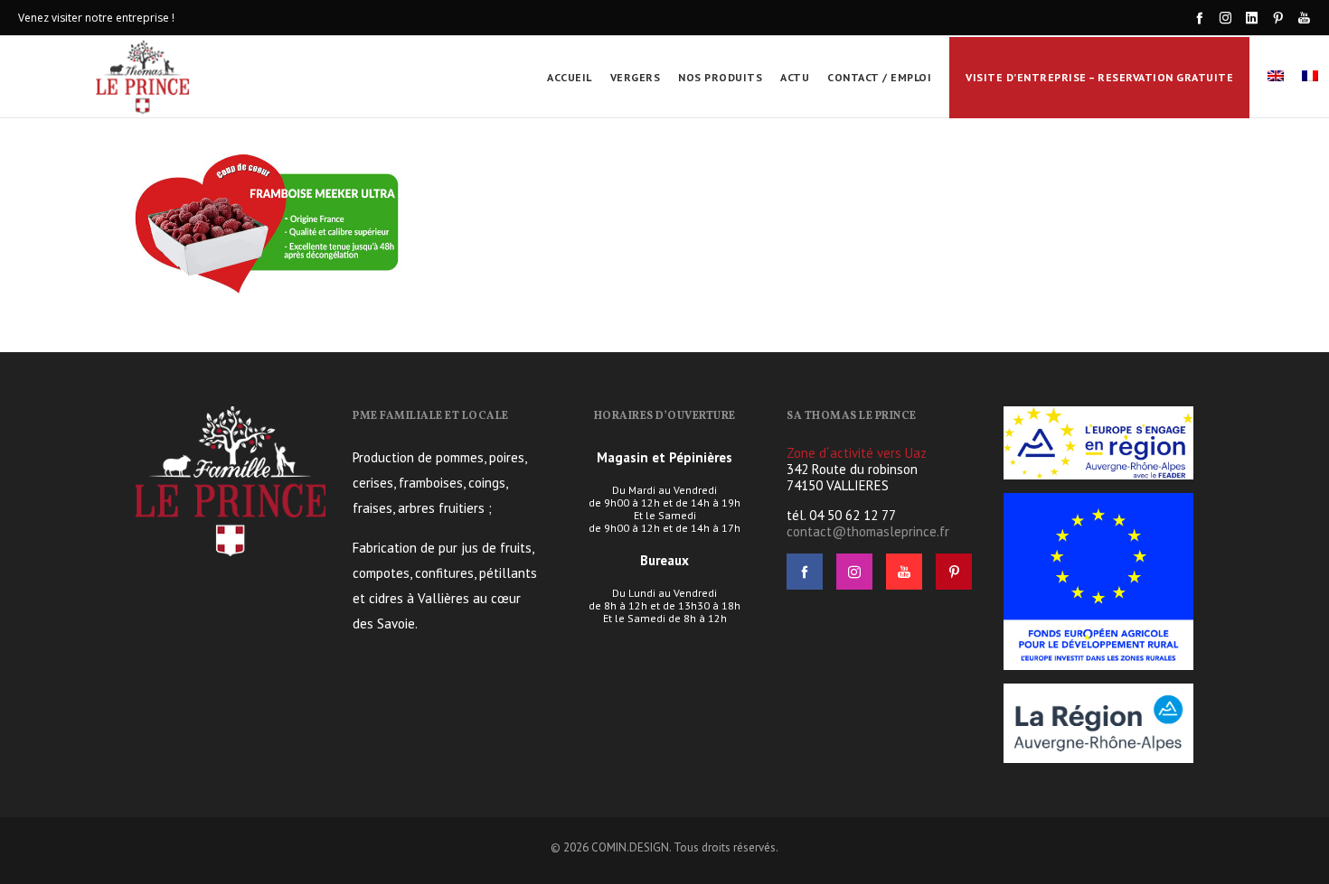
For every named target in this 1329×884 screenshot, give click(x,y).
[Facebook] (1199, 17)
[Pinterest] (1278, 17)
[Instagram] (1225, 17)
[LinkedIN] (1252, 17)
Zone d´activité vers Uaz (857, 452)
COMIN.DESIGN (630, 847)
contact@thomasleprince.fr (868, 531)
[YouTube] (1304, 17)
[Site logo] (143, 76)
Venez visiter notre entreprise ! (96, 17)
